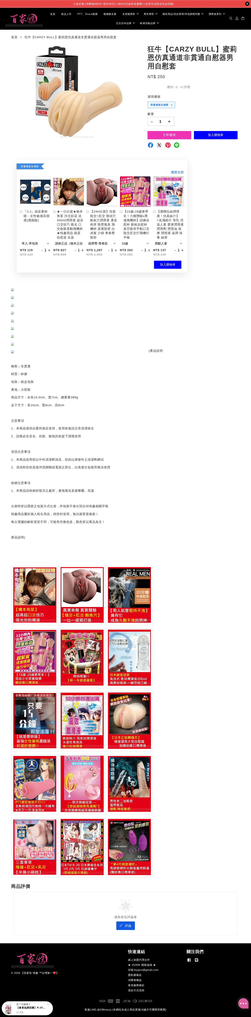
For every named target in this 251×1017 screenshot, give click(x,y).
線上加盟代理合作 (139, 959)
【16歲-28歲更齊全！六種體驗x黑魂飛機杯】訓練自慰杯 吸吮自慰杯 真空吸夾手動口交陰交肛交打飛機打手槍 (136, 224)
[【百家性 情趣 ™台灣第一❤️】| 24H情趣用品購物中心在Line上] (196, 961)
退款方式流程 (136, 990)
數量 (151, 114)
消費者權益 (135, 980)
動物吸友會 (110, 14)
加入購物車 (167, 264)
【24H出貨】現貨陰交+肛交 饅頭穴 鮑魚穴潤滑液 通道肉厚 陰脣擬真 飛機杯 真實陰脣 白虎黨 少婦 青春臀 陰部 (103, 224)
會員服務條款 (136, 985)
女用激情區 (128, 14)
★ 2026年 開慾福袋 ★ (142, 964)
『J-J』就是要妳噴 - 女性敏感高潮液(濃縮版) (37, 216)
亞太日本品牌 (123, 23)
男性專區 (149, 14)
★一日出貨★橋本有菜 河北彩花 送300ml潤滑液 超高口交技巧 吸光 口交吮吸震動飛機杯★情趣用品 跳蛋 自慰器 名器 (70, 224)
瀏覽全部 (177, 172)
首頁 (52, 14)
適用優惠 (154, 96)
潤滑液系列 (215, 14)
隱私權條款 (135, 974)
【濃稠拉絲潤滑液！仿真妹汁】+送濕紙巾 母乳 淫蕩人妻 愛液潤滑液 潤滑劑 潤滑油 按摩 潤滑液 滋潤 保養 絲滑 (170, 224)
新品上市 (66, 14)
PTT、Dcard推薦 (88, 14)
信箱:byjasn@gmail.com (143, 969)
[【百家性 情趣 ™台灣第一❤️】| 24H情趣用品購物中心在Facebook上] (189, 961)
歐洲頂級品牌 (147, 23)
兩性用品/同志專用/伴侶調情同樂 (181, 14)
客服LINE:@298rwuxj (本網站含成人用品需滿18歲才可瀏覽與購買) (125, 1009)
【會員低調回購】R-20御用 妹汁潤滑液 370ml (31, 1011)
